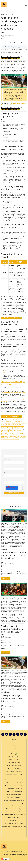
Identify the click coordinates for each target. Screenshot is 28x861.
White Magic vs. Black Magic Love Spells (15, 420)
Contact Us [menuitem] (14, 832)
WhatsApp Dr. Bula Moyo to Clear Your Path (13, 383)
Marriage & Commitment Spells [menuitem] (14, 791)
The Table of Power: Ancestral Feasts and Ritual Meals (13, 104)
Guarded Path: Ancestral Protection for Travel (13, 544)
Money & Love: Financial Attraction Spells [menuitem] (14, 803)
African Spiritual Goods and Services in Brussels (12, 425)
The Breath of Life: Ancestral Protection (11, 619)
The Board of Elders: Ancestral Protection (12, 622)
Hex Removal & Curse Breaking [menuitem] (14, 771)
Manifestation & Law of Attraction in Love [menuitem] (14, 780)
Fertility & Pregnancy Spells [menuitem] (14, 794)
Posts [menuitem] (14, 835)
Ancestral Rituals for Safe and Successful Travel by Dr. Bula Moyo (13, 555)
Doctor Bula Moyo (9, 35)
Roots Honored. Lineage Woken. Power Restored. (12, 428)
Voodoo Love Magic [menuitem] (14, 777)
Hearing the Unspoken (7, 535)
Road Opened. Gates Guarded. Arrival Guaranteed (14, 548)
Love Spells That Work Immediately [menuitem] (14, 823)
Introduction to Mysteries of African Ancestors (11, 431)
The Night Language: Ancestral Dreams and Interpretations (12, 698)
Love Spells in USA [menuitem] (14, 820)
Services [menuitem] (14, 742)
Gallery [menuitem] (14, 748)
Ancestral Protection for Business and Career (13, 542)
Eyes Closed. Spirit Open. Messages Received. (13, 688)
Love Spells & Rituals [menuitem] (14, 760)
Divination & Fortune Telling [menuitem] (14, 774)
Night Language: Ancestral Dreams (13, 690)
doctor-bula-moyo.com (9, 372)
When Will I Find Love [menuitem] (14, 757)
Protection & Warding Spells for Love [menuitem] (14, 800)
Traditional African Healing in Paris (13, 423)
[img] (21, 47)
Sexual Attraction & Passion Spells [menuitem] (14, 806)
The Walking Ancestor (12, 529)
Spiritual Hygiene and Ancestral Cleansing (13, 438)
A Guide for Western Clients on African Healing (11, 422)
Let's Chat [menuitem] (14, 829)
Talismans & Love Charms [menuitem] (14, 765)
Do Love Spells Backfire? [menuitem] (14, 817)
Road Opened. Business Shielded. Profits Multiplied (13, 619)
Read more (5, 578)
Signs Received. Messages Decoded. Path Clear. (13, 436)
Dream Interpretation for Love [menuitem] (14, 812)
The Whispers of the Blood (17, 532)
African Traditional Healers (8, 422)
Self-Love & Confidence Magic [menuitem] (14, 809)
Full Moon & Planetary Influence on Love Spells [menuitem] (14, 815)
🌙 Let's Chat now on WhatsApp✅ (12, 318)
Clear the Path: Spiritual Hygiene (15, 435)
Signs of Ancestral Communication (10, 438)
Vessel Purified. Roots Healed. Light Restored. (13, 535)
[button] (3, 47)
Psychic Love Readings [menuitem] (14, 762)
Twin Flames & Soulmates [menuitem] (14, 797)
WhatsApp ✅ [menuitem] (14, 754)
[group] (14, 47)
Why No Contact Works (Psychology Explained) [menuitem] (14, 826)
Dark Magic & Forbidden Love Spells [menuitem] (14, 783)
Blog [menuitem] (14, 745)
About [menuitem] (14, 751)
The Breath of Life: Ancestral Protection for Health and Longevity (12, 629)
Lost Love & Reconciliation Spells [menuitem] (14, 786)
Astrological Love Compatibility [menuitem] (14, 789)
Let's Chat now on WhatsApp (11, 58)
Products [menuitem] (14, 739)
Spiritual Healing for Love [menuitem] (14, 768)
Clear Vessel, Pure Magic (13, 427)
